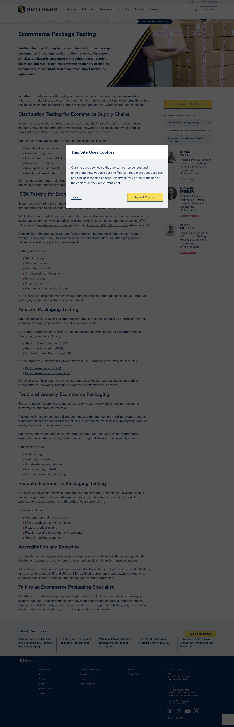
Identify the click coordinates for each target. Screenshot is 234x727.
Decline (76, 197)
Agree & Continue (145, 197)
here (108, 178)
